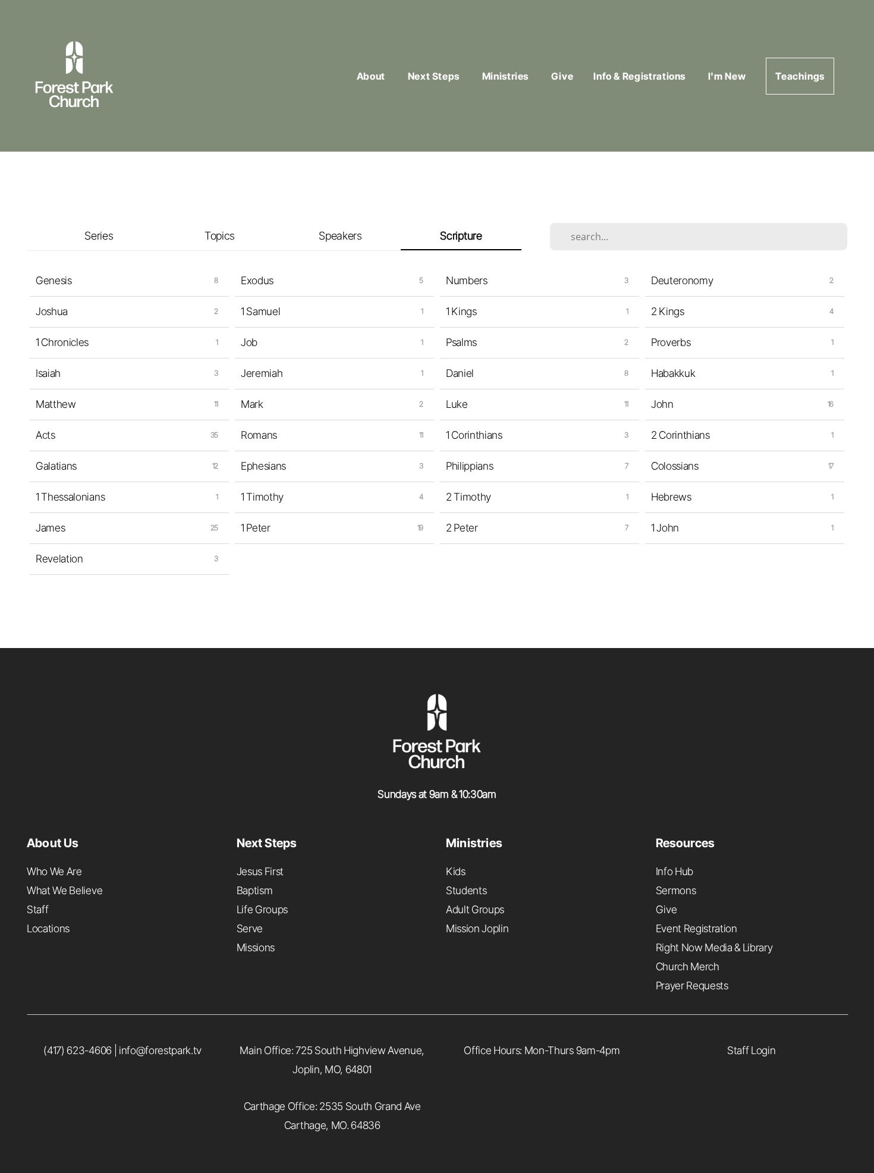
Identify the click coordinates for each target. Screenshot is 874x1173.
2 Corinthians (680, 435)
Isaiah (48, 373)
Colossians (675, 466)
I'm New (727, 76)
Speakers (340, 235)
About (372, 76)
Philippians (469, 466)
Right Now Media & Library (714, 947)
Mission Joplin (477, 928)
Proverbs (670, 342)
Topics (220, 235)
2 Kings (667, 311)
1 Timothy (262, 496)
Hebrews (671, 496)
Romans (259, 435)
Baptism (255, 890)
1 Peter (256, 527)
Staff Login (751, 1050)
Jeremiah (261, 373)
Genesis (54, 280)
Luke (457, 404)
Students (466, 890)
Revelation (59, 558)
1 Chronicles (62, 342)
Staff (37, 909)
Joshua (52, 311)
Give (562, 76)
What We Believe (64, 890)
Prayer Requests (692, 985)
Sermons (676, 890)
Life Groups (262, 909)
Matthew (56, 404)
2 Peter (462, 527)
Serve (250, 928)
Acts (45, 435)
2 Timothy (468, 496)
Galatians (56, 466)
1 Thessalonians (70, 496)
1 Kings (461, 311)
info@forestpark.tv (160, 1050)
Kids (456, 871)
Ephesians (263, 466)
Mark (252, 404)
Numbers (467, 280)
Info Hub (674, 871)
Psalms (461, 342)
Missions (256, 947)
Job (249, 342)
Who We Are (54, 871)
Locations (48, 928)
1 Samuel (260, 311)
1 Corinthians (474, 435)
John (662, 404)
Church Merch (687, 966)
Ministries (506, 76)
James (50, 527)
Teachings (800, 76)
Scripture (461, 235)
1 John (665, 527)
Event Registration (696, 928)
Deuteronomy (682, 280)
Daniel (460, 373)
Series (98, 235)
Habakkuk (673, 373)
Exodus (257, 280)
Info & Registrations (640, 76)
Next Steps (435, 76)
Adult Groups (475, 909)
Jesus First (260, 871)
